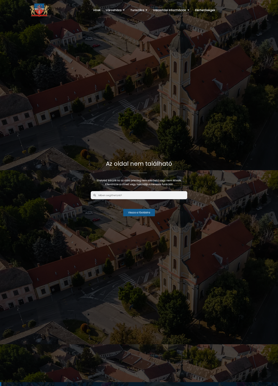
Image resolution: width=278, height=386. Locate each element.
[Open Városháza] (123, 10)
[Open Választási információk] (188, 10)
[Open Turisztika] (146, 10)
